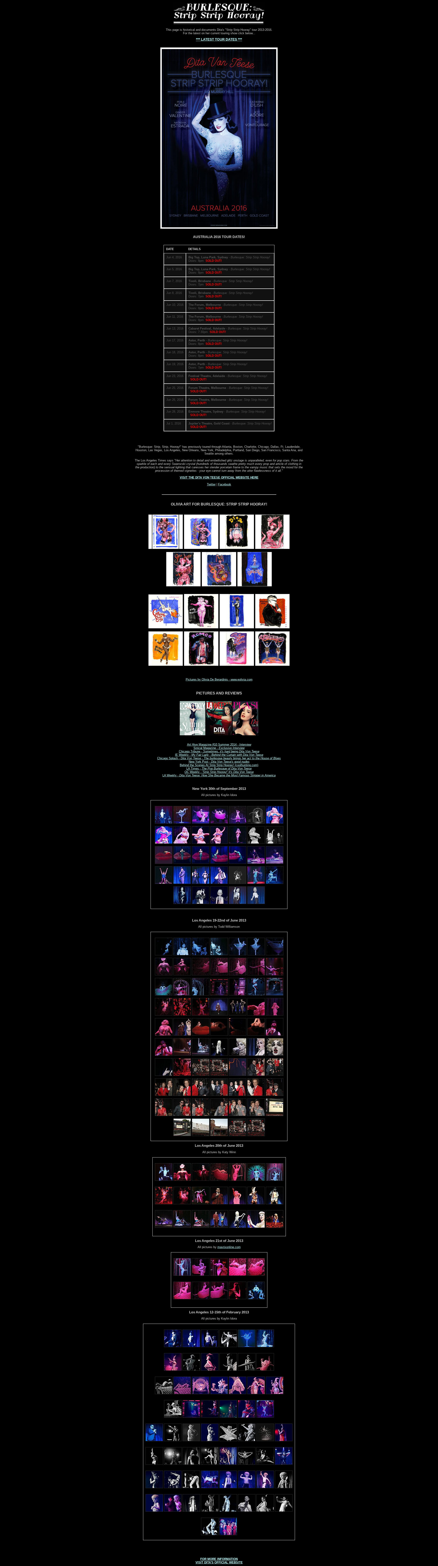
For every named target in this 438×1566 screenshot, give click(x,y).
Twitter (211, 484)
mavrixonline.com (229, 1247)
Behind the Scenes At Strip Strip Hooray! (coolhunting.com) (219, 765)
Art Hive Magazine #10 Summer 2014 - (219, 744)
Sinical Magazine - (219, 748)
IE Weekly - (219, 755)
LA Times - (219, 768)
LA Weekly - (219, 775)
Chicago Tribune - (219, 751)
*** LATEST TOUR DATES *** (219, 39)
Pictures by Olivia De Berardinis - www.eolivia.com (219, 679)
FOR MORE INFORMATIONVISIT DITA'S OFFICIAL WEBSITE (219, 1560)
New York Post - (219, 761)
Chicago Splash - (219, 758)
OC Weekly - (219, 772)
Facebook (224, 484)
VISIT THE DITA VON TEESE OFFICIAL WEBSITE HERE (219, 477)
